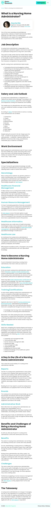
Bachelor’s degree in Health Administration (17, 272)
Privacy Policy (41, 506)
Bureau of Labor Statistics (8, 101)
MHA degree (19, 182)
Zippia (10, 112)
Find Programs (41, 2)
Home (2, 8)
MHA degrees (7, 481)
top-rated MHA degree (26, 283)
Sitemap (47, 506)
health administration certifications (20, 279)
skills (18, 334)
